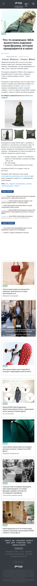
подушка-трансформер (17, 184)
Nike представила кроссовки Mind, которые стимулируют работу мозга (16, 206)
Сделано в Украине (19, 545)
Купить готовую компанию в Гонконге (15, 232)
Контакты (28, 552)
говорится (23, 86)
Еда (13, 540)
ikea (6, 184)
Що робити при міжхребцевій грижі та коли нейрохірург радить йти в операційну (16, 229)
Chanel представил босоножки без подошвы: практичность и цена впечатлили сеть (18, 197)
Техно (29, 543)
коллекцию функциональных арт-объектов (16, 176)
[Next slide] (33, 134)
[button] (6, 134)
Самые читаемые (8, 223)
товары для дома (7, 186)
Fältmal (16, 186)
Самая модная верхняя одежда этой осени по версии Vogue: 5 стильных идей (16, 201)
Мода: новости (7, 191)
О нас (22, 552)
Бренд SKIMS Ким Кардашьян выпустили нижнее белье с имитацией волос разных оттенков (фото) (18, 211)
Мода (4, 34)
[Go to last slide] (4, 134)
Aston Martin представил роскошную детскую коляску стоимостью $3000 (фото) (17, 217)
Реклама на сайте (12, 552)
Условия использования (15, 554)
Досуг (13, 543)
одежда (28, 184)
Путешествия (21, 543)
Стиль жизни (20, 540)
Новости (8, 540)
